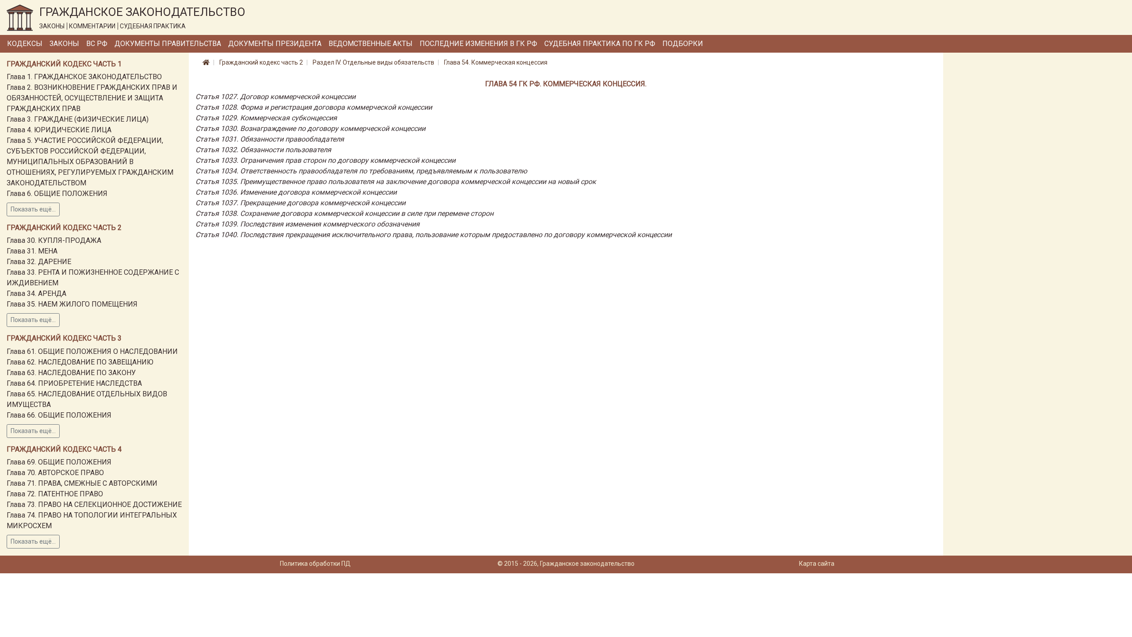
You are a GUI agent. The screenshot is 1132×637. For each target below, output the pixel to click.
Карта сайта (816, 563)
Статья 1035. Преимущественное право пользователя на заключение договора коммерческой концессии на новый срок (395, 181)
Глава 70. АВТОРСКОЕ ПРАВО (55, 472)
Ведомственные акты (371, 43)
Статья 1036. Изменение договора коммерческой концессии (296, 192)
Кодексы (24, 43)
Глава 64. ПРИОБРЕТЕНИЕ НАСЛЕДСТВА (74, 383)
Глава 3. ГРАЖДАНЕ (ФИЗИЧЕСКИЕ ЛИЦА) (78, 119)
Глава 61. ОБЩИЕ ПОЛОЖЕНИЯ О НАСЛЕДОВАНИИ (92, 351)
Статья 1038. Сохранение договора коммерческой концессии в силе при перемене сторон (344, 213)
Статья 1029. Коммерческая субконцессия (266, 118)
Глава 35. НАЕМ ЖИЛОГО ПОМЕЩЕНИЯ (72, 304)
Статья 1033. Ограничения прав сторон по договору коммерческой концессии (325, 160)
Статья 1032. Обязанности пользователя (263, 150)
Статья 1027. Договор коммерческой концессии (275, 96)
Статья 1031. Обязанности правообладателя (269, 139)
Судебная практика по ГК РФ (599, 43)
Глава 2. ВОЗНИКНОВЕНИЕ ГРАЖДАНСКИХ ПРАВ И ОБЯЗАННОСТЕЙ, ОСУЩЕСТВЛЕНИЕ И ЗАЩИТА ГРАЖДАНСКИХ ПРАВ (92, 98)
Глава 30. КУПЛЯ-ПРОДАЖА (54, 240)
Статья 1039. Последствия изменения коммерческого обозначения (307, 224)
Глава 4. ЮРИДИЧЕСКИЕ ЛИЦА (59, 130)
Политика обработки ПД (315, 563)
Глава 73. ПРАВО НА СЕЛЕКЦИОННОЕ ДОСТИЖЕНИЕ (94, 504)
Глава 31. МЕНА (32, 251)
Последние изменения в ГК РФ (478, 43)
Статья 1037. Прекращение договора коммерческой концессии (300, 203)
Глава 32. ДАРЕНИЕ (39, 261)
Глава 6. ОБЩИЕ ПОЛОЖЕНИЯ (57, 193)
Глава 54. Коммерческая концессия (495, 62)
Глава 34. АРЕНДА (36, 293)
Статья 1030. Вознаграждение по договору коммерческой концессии (310, 128)
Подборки (682, 43)
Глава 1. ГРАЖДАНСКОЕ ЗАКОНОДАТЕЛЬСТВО (84, 77)
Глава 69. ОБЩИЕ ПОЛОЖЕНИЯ (59, 462)
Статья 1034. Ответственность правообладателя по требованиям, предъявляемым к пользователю (361, 171)
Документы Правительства (168, 43)
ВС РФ (96, 43)
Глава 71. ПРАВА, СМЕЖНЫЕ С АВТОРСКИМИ (82, 483)
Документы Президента (274, 43)
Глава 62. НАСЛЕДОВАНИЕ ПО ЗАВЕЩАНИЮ (80, 362)
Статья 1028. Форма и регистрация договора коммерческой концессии (313, 107)
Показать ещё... (33, 209)
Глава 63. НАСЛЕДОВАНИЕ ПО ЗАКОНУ (71, 372)
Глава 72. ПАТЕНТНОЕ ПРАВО (55, 494)
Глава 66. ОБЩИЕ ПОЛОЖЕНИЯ (59, 415)
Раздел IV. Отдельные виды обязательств (373, 62)
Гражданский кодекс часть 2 (261, 62)
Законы (64, 43)
